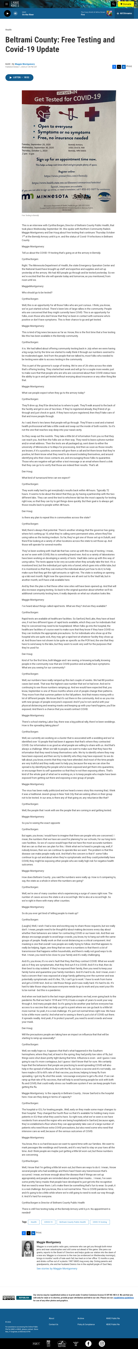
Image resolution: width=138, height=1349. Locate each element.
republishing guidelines (123, 1298)
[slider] (19, 13)
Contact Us (53, 1324)
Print (129, 66)
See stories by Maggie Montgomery (57, 1268)
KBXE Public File (113, 1324)
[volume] (15, 13)
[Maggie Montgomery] (28, 1249)
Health (8, 29)
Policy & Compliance (86, 1324)
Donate (127, 4)
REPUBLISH (24, 1298)
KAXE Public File (113, 1318)
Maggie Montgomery (25, 64)
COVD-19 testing (100, 1222)
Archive (81, 1318)
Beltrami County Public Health (73, 1222)
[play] (7, 13)
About (51, 1318)
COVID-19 (48, 1222)
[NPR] (36, 1343)
